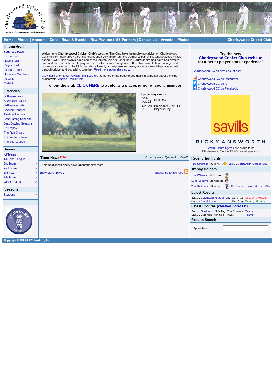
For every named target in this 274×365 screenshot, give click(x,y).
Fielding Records (15, 114)
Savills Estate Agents (220, 148)
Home (8, 40)
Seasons (20, 194)
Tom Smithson (200, 163)
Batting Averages (15, 96)
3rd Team (20, 172)
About (23, 40)
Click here (48, 75)
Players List (11, 65)
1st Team (20, 163)
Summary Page (14, 51)
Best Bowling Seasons (18, 123)
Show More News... (52, 172)
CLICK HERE (88, 85)
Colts (54, 40)
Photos (183, 40)
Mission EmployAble (70, 78)
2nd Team (20, 168)
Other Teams (20, 181)
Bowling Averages (15, 100)
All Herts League (14, 159)
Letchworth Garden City (215, 197)
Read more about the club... (112, 69)
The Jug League (14, 141)
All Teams (10, 154)
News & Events (74, 40)
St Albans (207, 211)
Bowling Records (15, 109)
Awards (167, 40)
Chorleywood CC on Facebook (217, 88)
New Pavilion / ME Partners (113, 40)
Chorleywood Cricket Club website (230, 58)
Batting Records (14, 105)
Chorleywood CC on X (212, 83)
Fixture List (11, 56)
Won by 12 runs (255, 201)
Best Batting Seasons (18, 119)
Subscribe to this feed (169, 172)
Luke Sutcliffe (199, 180)
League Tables (13, 69)
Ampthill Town (209, 201)
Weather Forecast (232, 206)
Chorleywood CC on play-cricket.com (217, 70)
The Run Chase (14, 132)
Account (38, 40)
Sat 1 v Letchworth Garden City (247, 163)
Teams (249, 211)
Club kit (8, 83)
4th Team (20, 177)
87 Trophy (10, 128)
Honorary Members (16, 74)
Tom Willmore (199, 175)
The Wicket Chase (16, 137)
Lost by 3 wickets (256, 197)
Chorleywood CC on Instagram (217, 78)
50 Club (9, 78)
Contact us (148, 40)
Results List (11, 60)
